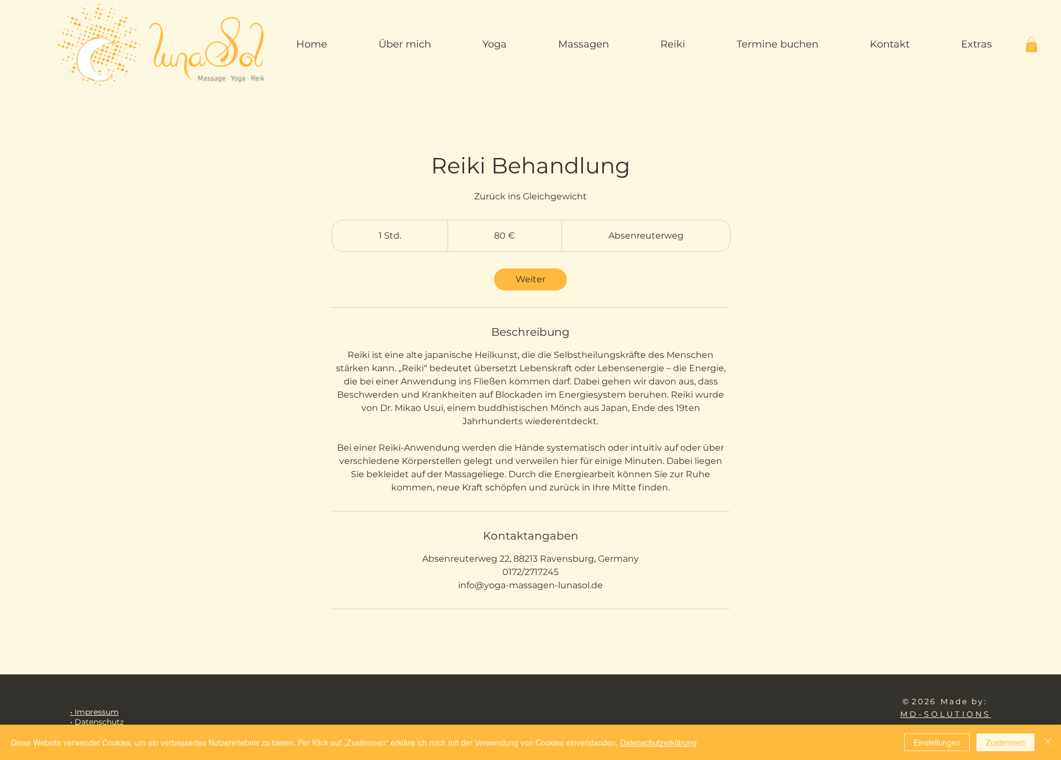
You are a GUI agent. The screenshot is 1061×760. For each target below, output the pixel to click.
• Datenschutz (97, 722)
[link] (530, 279)
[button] (1031, 44)
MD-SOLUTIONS (945, 714)
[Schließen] (1047, 742)
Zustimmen (1005, 742)
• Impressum (94, 712)
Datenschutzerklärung (658, 742)
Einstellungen (936, 742)
